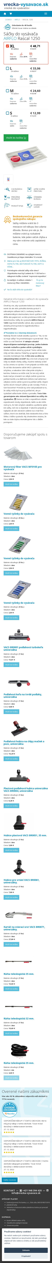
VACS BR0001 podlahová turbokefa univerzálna (23, 648)
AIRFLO (17, 20)
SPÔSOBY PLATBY (10, 1199)
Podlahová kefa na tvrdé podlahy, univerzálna (23, 696)
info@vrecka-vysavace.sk (26, 1193)
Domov (8, 20)
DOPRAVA (6, 1217)
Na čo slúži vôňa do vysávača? (19, 289)
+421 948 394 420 (32, 1190)
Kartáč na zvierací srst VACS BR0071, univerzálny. (24, 928)
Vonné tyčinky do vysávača (19, 513)
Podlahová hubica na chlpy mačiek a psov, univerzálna (24, 742)
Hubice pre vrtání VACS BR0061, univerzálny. (21, 881)
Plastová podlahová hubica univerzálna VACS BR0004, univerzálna (26, 789)
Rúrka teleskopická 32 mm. (19, 1018)
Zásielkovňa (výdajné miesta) (17, 1223)
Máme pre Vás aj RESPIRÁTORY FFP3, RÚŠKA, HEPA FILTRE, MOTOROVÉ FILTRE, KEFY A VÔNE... (26, 264)
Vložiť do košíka (15, 137)
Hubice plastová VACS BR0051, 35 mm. (25, 835)
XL (14, 47)
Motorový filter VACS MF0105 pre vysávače (23, 468)
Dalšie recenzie (9, 1180)
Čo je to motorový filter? (40, 283)
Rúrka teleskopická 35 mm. (19, 974)
